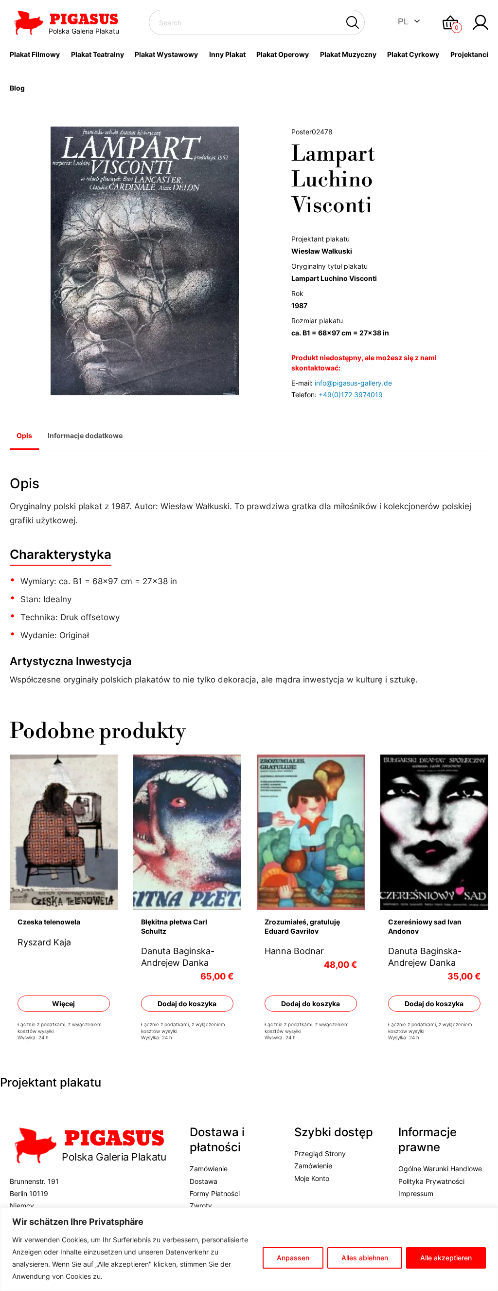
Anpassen (293, 1258)
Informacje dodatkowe (85, 435)
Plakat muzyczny (348, 54)
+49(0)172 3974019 (351, 394)
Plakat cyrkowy (413, 54)
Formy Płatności (215, 1193)
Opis (24, 435)
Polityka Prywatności (431, 1181)
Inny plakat (227, 54)
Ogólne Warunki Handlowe (440, 1168)
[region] (249, 1249)
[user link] (480, 22)
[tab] (24, 436)
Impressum (415, 1193)
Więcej (63, 1003)
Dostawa (203, 1181)
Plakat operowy (282, 54)
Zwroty (201, 1205)
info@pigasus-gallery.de (353, 383)
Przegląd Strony (320, 1153)
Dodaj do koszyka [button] (187, 1003)
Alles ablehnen (364, 1258)
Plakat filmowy (35, 54)
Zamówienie (209, 1168)
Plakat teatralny (97, 54)
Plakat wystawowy (166, 54)
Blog (17, 88)
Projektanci (469, 54)
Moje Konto (311, 1178)
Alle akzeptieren (446, 1258)
